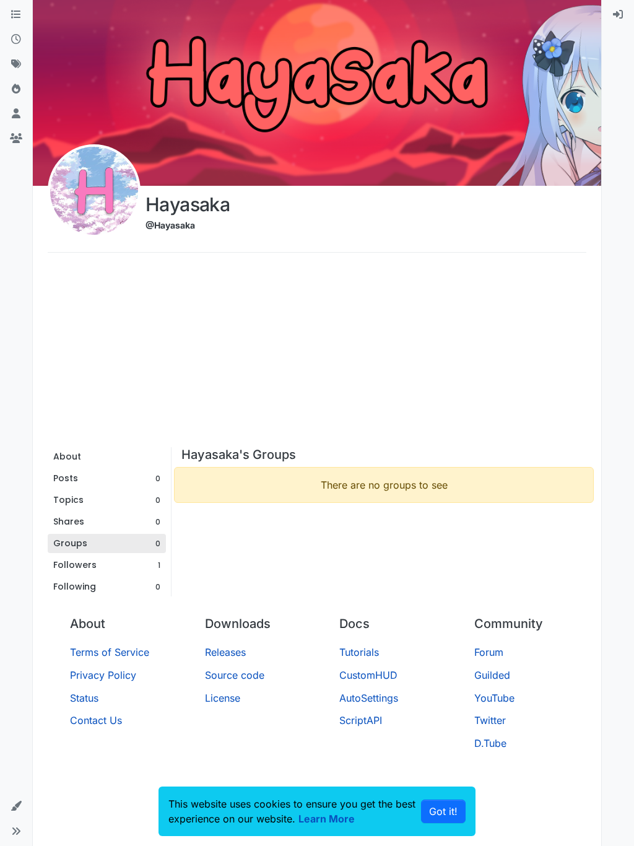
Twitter (490, 720)
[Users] (16, 114)
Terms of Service (109, 652)
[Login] (618, 15)
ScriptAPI (360, 720)
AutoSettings (368, 698)
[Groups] (16, 139)
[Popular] (16, 89)
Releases (225, 652)
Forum (488, 652)
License (222, 698)
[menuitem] (618, 15)
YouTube (494, 698)
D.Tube (490, 743)
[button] (16, 806)
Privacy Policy (103, 675)
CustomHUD (368, 675)
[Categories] (16, 15)
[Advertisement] (317, 354)
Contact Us (96, 720)
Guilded (492, 675)
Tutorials (359, 652)
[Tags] (16, 64)
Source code (234, 675)
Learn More (326, 819)
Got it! (443, 811)
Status (84, 698)
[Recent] (16, 40)
